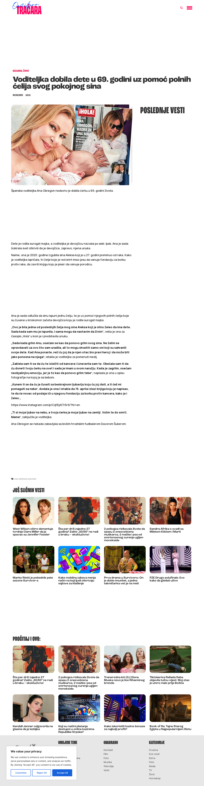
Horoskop (155, 778)
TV (150, 770)
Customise (20, 772)
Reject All (42, 772)
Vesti (106, 770)
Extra (152, 758)
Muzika (108, 762)
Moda (152, 766)
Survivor (63, 750)
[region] (41, 763)
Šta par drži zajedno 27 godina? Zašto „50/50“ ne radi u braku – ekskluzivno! (78, 532)
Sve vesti (154, 754)
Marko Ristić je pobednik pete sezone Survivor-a (33, 579)
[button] (181, 8)
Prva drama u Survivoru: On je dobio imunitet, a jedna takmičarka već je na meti (123, 580)
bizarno (32, 479)
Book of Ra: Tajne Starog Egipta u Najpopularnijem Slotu (170, 728)
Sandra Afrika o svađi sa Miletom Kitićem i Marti (166, 530)
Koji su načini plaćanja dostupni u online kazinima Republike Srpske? (76, 729)
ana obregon (20, 479)
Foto (106, 758)
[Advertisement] (102, 43)
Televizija (109, 766)
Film (106, 754)
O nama (153, 750)
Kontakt (108, 750)
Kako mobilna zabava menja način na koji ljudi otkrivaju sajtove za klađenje (77, 580)
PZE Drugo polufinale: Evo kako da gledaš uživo (167, 579)
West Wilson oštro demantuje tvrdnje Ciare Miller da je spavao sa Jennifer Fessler (33, 532)
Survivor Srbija (67, 762)
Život (152, 774)
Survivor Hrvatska (69, 758)
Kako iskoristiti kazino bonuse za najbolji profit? (124, 728)
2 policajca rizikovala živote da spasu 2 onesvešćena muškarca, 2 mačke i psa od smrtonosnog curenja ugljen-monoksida (124, 535)
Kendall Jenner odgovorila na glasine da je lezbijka (33, 728)
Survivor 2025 (66, 754)
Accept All (62, 772)
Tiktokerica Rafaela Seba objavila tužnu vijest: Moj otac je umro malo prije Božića (169, 680)
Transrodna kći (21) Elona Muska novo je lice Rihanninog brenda (124, 680)
